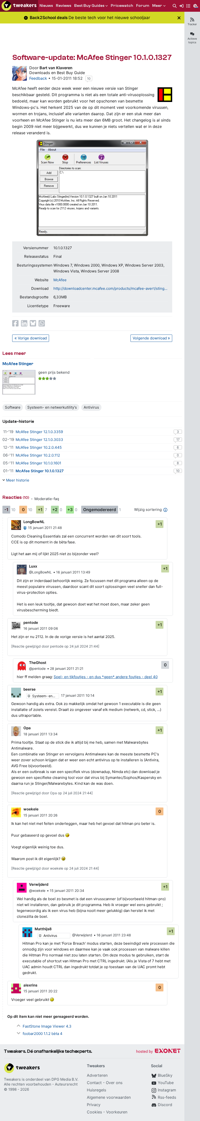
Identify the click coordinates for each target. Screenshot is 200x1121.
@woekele (37, 890)
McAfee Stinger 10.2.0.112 (38, 455)
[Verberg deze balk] (179, 17)
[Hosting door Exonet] (158, 1051)
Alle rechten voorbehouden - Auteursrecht (41, 1084)
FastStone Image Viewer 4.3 (47, 1026)
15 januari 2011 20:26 (40, 815)
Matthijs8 (43, 929)
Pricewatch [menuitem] (122, 5)
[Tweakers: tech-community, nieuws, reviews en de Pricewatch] (19, 6)
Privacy (93, 1104)
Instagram (167, 1089)
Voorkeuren (116, 1112)
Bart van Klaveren (56, 67)
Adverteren (97, 1075)
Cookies (94, 1112)
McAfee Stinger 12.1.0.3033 (39, 439)
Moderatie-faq (46, 498)
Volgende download (150, 338)
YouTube (166, 1082)
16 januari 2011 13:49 (73, 572)
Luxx (33, 566)
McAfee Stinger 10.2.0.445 (39, 447)
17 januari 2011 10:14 (77, 695)
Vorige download (32, 338)
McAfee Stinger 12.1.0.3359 (39, 431)
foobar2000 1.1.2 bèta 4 (42, 1033)
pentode (30, 622)
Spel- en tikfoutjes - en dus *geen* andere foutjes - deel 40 (106, 676)
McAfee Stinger (17, 363)
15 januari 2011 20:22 (40, 991)
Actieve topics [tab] (192, 40)
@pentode (37, 668)
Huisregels (96, 1089)
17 (178, 439)
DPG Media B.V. (64, 1079)
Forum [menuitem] (142, 5)
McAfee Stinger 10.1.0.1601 (38, 463)
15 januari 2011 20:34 (67, 890)
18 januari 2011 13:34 (40, 734)
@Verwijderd (82, 935)
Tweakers (12, 1079)
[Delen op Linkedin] (24, 323)
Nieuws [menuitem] (46, 5)
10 (88, 78)
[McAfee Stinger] (18, 382)
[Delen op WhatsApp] (42, 323)
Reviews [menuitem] (63, 5)
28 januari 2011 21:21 (66, 668)
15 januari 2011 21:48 (45, 528)
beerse (29, 689)
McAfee (60, 280)
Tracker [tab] (192, 24)
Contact (94, 1082)
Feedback (38, 78)
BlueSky (165, 1075)
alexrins (30, 985)
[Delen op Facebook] (15, 323)
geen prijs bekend (54, 372)
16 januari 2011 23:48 (114, 935)
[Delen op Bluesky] (33, 323)
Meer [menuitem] (157, 5)
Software (12, 407)
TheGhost (37, 662)
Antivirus (91, 407)
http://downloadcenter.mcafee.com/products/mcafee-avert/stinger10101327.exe (110, 288)
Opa (27, 728)
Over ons (114, 1082)
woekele (31, 809)
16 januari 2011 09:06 (40, 628)
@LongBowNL (40, 572)
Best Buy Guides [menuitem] (89, 5)
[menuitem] (174, 6)
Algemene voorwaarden (109, 1097)
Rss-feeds (167, 1097)
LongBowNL (33, 521)
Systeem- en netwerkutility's (52, 407)
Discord (165, 1104)
